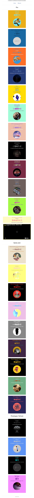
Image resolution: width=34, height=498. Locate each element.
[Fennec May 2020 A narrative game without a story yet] (17, 281)
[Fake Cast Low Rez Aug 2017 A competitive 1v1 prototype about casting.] (17, 455)
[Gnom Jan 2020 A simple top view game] (17, 319)
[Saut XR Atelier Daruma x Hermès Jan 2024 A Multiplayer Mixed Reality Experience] (17, 65)
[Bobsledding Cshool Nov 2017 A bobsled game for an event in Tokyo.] (17, 215)
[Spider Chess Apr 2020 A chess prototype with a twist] (17, 436)
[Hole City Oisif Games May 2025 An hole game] (17, 27)
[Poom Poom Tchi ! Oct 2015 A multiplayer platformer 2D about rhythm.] (17, 413)
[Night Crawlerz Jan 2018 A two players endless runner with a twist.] (17, 338)
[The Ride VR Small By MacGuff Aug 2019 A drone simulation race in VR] (17, 177)
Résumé (19, 3)
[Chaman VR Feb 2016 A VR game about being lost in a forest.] (17, 394)
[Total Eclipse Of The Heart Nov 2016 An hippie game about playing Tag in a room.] (17, 375)
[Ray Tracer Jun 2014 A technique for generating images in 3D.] (17, 492)
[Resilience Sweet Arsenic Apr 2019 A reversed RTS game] (17, 196)
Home (15, 3)
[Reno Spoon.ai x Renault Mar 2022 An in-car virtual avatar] (17, 102)
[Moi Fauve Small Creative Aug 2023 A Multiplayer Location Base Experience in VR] (17, 83)
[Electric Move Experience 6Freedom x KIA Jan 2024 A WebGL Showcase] (17, 46)
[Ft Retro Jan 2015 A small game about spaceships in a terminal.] (17, 473)
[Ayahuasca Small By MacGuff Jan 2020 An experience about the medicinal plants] (17, 158)
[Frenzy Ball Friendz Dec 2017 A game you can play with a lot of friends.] (17, 356)
